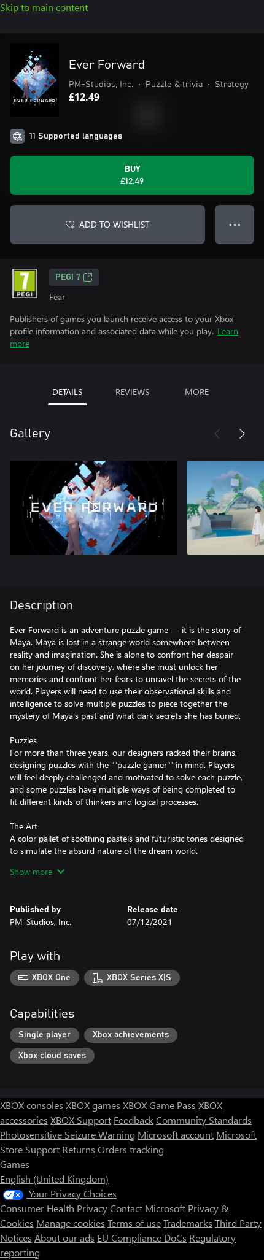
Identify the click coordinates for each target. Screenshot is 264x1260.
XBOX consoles (31, 1105)
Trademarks (187, 1222)
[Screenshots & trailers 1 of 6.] (93, 507)
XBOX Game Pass (159, 1105)
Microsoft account (176, 1134)
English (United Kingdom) (54, 1178)
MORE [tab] (197, 392)
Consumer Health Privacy (53, 1208)
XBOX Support (80, 1119)
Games (14, 1164)
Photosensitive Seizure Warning (67, 1134)
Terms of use (134, 1222)
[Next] (242, 433)
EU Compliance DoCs (142, 1237)
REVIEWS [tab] (132, 392)
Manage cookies (70, 1222)
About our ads (64, 1237)
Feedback (133, 1119)
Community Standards (204, 1119)
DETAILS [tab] (67, 392)
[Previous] (217, 433)
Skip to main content (44, 7)
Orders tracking (131, 1149)
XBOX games (93, 1105)
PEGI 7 (67, 277)
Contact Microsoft (147, 1208)
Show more (31, 871)
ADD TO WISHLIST (114, 224)
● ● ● (235, 224)
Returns (78, 1149)
